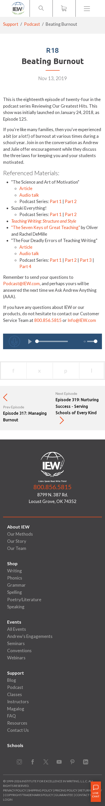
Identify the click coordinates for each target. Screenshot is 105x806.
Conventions (19, 650)
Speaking (15, 606)
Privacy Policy (14, 790)
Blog (11, 680)
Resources (17, 723)
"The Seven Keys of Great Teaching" (45, 227)
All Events (16, 629)
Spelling (14, 592)
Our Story (16, 541)
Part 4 (25, 266)
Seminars (16, 643)
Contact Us (18, 730)
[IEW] (18, 8)
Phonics (14, 578)
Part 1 (56, 201)
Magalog (15, 708)
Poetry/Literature (24, 599)
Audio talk (29, 195)
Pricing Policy (66, 790)
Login (7, 799)
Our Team (16, 548)
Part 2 (71, 201)
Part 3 (86, 260)
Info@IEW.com (82, 320)
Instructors (18, 701)
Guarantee (64, 795)
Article (26, 188)
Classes (14, 694)
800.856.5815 (48, 320)
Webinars (16, 657)
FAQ (11, 716)
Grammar (16, 585)
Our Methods (20, 534)
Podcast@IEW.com (21, 283)
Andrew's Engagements (29, 636)
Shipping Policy (40, 790)
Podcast (32, 24)
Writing (14, 570)
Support (10, 24)
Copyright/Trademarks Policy (29, 795)
